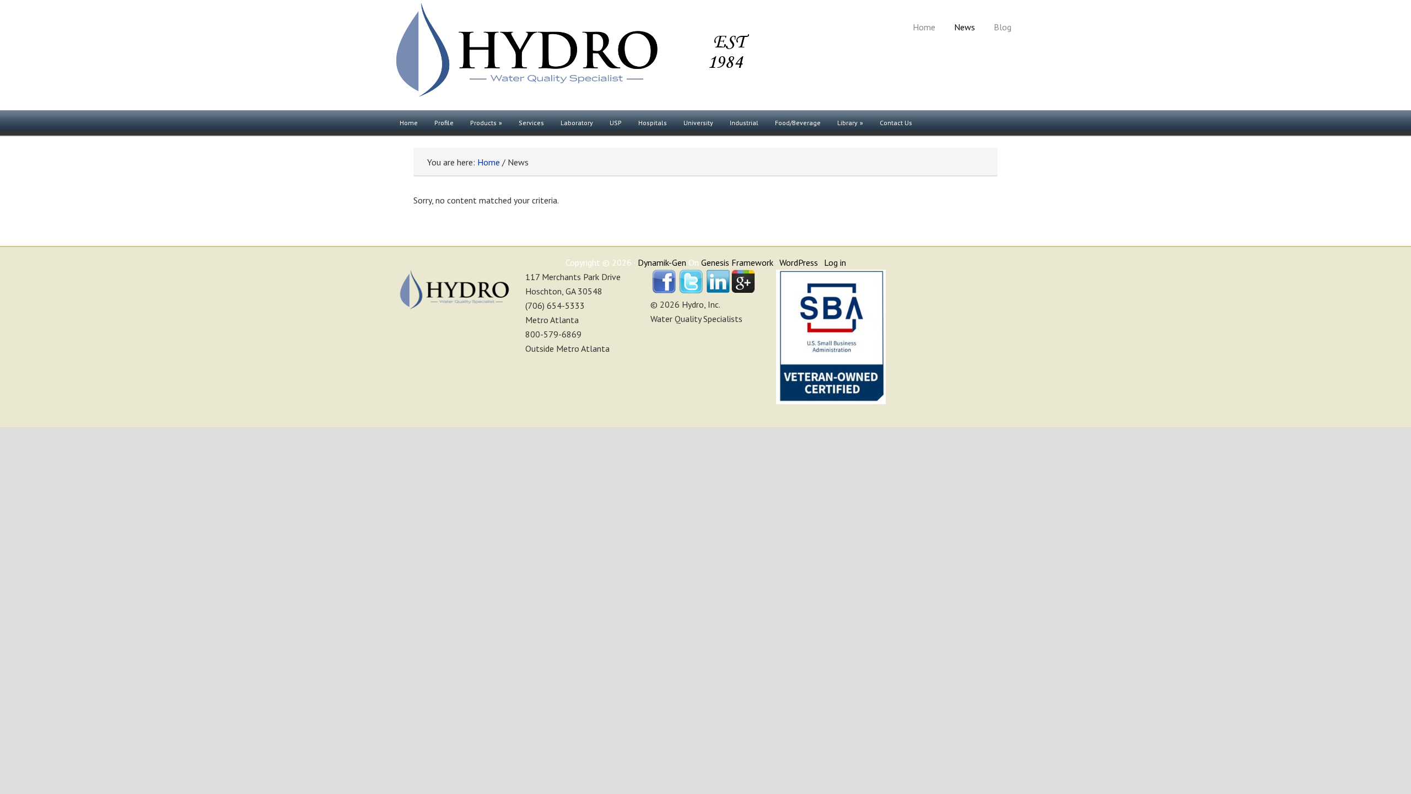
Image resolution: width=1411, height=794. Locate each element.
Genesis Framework (737, 262)
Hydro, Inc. (570, 55)
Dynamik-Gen (662, 262)
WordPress (798, 262)
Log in (835, 262)
